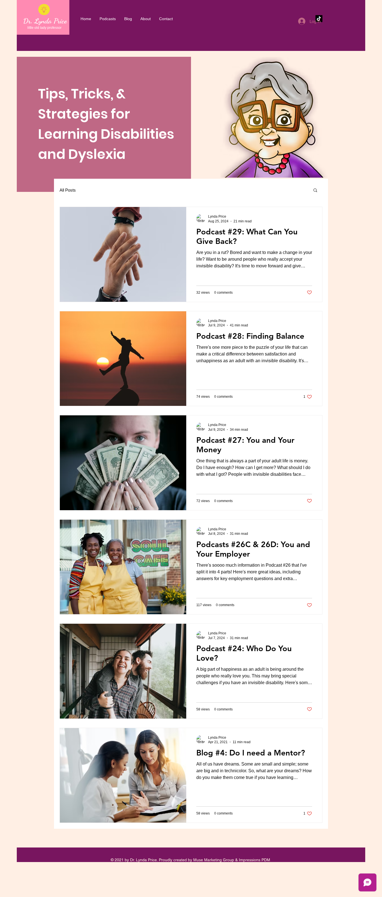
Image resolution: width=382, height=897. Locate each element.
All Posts (68, 190)
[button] (315, 191)
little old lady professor (44, 28)
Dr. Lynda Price (45, 21)
